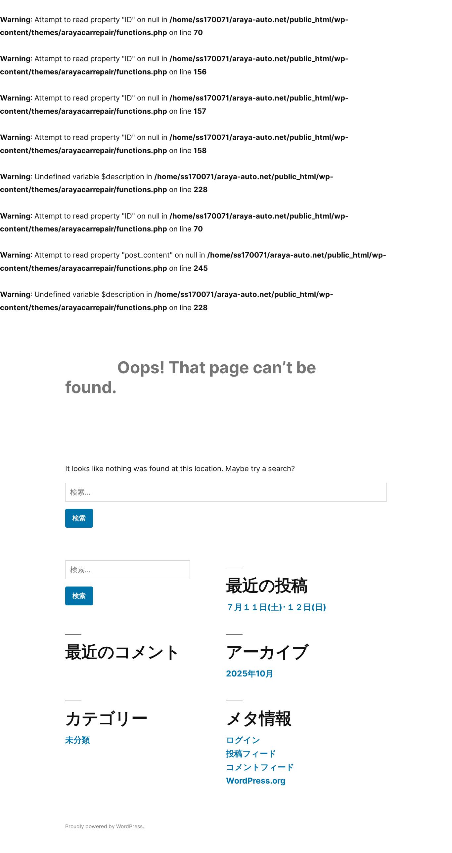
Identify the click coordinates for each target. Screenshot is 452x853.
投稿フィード (251, 753)
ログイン (243, 740)
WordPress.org (256, 781)
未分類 (77, 740)
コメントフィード (260, 767)
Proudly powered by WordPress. (104, 826)
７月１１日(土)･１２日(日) (276, 607)
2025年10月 (250, 673)
